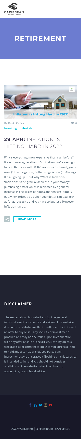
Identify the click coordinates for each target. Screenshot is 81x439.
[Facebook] (30, 405)
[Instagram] (45, 405)
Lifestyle (26, 128)
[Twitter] (40, 405)
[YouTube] (50, 405)
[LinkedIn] (35, 405)
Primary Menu (73, 9)
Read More (27, 219)
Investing (10, 128)
